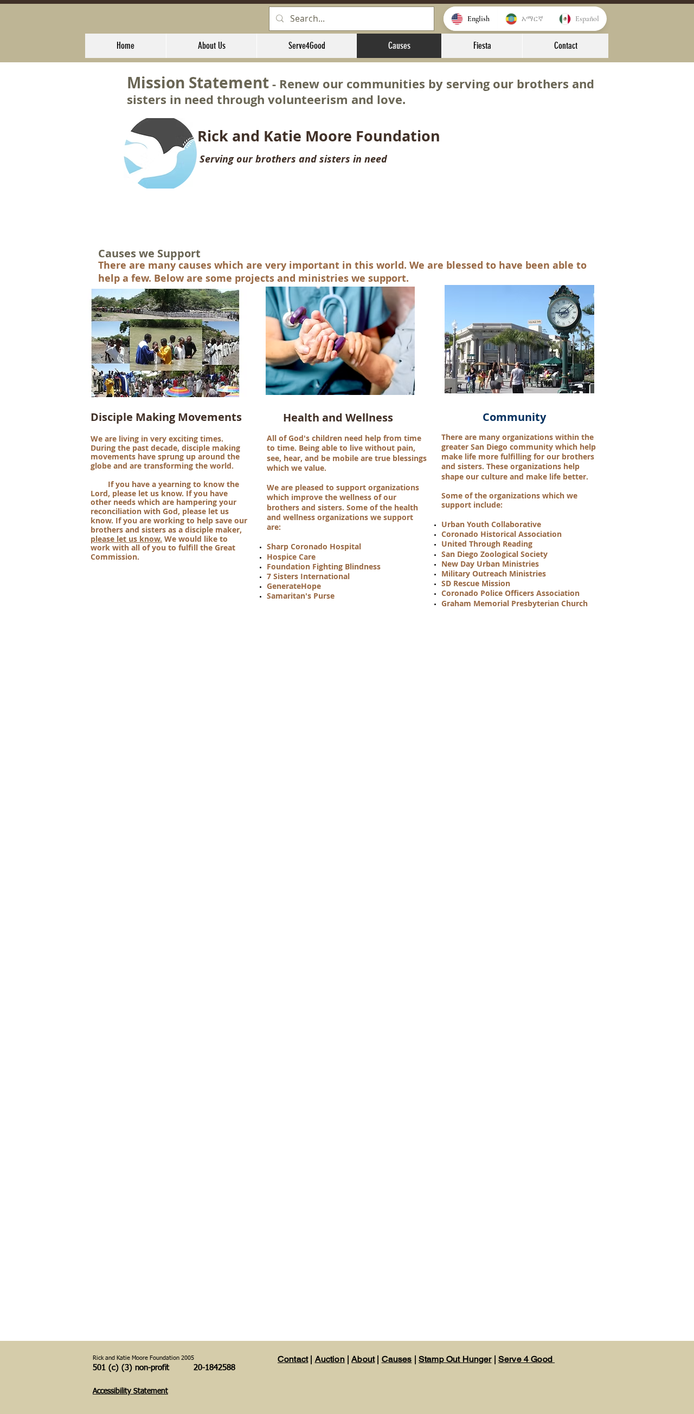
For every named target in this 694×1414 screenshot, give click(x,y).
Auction (330, 1359)
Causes (397, 1359)
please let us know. (126, 539)
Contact (293, 1359)
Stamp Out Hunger (455, 1359)
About (363, 1359)
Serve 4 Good (526, 1359)
